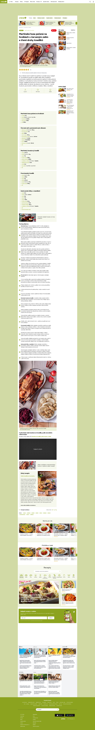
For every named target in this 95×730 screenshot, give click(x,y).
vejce (23, 155)
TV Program (26, 1)
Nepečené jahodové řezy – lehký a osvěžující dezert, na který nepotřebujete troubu (50, 24)
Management (35, 714)
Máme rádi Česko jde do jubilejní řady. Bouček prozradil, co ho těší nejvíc (40, 661)
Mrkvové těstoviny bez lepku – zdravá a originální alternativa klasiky (68, 603)
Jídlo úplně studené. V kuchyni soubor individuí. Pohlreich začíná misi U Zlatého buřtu (40, 667)
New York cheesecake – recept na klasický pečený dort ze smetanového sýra (70, 107)
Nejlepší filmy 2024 (31, 702)
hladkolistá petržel (25, 162)
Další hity (73, 30)
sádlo (23, 133)
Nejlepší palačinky (52, 705)
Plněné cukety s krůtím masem (70, 33)
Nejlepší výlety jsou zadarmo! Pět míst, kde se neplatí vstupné (54, 687)
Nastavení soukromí (36, 726)
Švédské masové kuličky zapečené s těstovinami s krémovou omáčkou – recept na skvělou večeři (34, 598)
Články (21, 1)
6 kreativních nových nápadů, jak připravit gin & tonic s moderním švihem (70, 112)
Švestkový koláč (59, 705)
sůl (22, 122)
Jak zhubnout (24, 702)
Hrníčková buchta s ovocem (70, 38)
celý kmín (24, 120)
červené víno (24, 143)
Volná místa (22, 716)
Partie (54, 702)
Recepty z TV (39, 1)
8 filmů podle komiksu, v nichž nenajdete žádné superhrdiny (25, 687)
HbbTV (21, 719)
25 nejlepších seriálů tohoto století (26, 680)
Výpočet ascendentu (36, 705)
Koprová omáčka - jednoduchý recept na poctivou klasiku (69, 23)
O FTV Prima (22, 714)
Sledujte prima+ (61, 1)
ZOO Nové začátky (70, 702)
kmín (23, 141)
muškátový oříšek (25, 160)
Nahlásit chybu (22, 726)
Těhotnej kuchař (54, 1)
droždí (23, 154)
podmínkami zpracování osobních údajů (36, 620)
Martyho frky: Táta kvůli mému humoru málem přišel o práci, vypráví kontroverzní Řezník (39, 681)
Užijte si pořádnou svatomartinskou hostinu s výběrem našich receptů (46, 465)
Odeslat (51, 617)
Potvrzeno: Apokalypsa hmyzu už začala (54, 656)
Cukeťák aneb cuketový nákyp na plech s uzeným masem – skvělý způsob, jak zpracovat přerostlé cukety (30, 25)
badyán (23, 139)
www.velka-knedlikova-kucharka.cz (28, 505)
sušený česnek (25, 159)
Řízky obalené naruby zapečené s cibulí (70, 89)
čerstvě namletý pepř (26, 209)
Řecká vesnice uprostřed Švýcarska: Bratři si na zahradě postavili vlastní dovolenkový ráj (54, 692)
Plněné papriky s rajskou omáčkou (71, 48)
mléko (23, 152)
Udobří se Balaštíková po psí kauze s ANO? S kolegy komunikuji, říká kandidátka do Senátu (26, 656)
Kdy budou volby (62, 702)
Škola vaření (32, 1)
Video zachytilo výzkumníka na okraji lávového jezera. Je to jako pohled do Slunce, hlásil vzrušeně (54, 667)
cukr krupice (24, 134)
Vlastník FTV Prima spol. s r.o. (24, 724)
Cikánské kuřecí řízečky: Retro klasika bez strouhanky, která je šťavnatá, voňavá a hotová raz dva (43, 534)
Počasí (57, 702)
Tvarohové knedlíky (44, 705)
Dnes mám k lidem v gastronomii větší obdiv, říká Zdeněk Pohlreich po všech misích (40, 656)
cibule (23, 197)
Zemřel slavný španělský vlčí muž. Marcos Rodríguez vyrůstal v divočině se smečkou (26, 667)
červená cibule (25, 131)
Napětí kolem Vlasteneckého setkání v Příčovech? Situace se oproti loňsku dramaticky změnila (25, 661)
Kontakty (34, 719)
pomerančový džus (26, 136)
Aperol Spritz (68, 43)
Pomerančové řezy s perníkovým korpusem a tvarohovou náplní (70, 95)
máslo (23, 176)
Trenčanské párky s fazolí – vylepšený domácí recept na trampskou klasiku (70, 101)
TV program (44, 702)
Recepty (17, 1)
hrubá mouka (24, 157)
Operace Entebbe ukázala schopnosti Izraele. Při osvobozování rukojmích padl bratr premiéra (55, 662)
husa (23, 117)
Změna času (49, 702)
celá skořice (24, 138)
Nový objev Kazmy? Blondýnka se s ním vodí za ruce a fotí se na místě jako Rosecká (40, 692)
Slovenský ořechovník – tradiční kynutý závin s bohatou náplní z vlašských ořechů (61, 534)
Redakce (34, 724)
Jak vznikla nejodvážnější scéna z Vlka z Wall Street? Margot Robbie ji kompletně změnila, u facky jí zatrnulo (26, 693)
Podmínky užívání (23, 721)
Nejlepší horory (38, 702)
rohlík (23, 164)
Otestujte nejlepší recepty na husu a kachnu (46, 217)
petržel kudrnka (25, 202)
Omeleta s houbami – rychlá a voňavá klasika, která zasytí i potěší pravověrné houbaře (26, 534)
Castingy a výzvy (35, 717)
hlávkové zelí (24, 130)
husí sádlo (24, 165)
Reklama (21, 717)
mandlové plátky (25, 204)
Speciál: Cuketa (46, 1)
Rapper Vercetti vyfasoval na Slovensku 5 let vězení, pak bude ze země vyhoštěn (40, 687)
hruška (23, 115)
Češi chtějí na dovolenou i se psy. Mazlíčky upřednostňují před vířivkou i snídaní (54, 681)
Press (34, 716)
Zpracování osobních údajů (37, 721)
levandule (24, 118)
